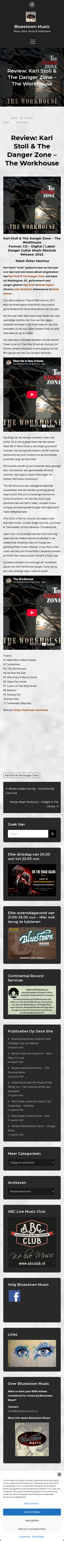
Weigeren (32, 1520)
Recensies (22, 122)
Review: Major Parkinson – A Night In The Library (34, 804)
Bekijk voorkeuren (32, 1529)
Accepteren (32, 1512)
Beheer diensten (31, 1503)
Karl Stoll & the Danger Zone (21, 775)
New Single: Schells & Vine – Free (30, 1116)
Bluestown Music (32, 26)
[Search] (52, 834)
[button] (59, 1474)
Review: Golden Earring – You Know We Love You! (30, 791)
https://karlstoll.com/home (31, 710)
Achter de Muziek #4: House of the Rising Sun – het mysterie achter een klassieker (30, 1087)
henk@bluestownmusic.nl (23, 1411)
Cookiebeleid (24, 1536)
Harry (14, 118)
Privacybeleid (38, 1536)
